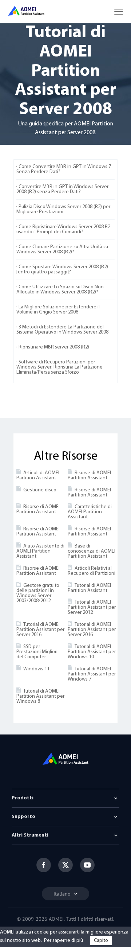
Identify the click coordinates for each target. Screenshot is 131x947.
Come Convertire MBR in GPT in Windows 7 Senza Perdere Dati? (63, 169)
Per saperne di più (63, 940)
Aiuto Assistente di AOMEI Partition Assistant (40, 551)
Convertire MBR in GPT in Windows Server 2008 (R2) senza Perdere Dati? (62, 189)
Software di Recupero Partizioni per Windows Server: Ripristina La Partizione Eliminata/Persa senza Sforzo (59, 367)
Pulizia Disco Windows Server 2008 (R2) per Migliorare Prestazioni (63, 209)
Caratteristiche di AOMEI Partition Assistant (90, 512)
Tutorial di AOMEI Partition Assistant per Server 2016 (40, 630)
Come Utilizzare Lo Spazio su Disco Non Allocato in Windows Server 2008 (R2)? (60, 289)
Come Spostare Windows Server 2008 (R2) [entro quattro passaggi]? (62, 269)
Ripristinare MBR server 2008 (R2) (54, 347)
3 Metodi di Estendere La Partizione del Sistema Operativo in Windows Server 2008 (62, 329)
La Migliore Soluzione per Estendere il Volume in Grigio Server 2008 (58, 309)
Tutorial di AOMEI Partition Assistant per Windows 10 (92, 652)
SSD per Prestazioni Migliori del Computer (36, 652)
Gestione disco (39, 490)
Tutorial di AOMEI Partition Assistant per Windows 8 (40, 696)
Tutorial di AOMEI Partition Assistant (89, 588)
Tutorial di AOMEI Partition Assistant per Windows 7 (92, 674)
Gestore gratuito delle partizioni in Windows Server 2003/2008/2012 (37, 593)
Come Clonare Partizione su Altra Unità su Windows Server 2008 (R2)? (62, 249)
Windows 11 (36, 669)
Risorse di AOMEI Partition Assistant (89, 475)
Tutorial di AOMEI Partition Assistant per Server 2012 (92, 607)
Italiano (62, 894)
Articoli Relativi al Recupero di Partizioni (91, 571)
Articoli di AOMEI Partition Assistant (37, 475)
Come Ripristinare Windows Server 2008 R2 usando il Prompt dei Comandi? (63, 229)
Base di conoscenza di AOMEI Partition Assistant (91, 551)
